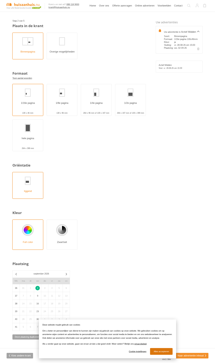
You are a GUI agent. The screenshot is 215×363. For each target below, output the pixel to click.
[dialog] (107, 338)
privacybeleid (140, 344)
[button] (181, 31)
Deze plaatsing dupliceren (27, 337)
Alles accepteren (161, 351)
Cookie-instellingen (137, 351)
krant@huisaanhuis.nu (59, 7)
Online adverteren (144, 5)
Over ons (104, 5)
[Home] (24, 5)
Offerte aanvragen (122, 5)
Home (93, 5)
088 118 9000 (72, 4)
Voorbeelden (164, 5)
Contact (178, 5)
